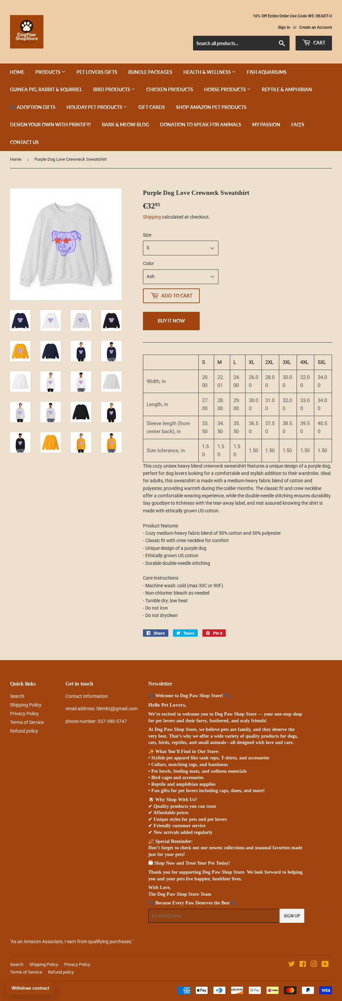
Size (147, 235)
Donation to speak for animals (200, 124)
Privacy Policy (24, 713)
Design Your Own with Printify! (50, 124)
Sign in (284, 27)
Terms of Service (27, 722)
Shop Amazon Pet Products (211, 107)
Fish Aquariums (267, 72)
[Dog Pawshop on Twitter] (291, 965)
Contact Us (24, 142)
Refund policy (24, 731)
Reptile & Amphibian (287, 89)
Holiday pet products (94, 107)
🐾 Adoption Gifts (32, 107)
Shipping (152, 217)
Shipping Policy (25, 705)
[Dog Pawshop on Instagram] (314, 965)
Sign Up (292, 915)
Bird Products (112, 89)
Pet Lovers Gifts (96, 72)
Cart (318, 42)
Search (17, 696)
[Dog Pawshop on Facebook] (302, 965)
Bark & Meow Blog (125, 124)
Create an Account (315, 27)
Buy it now (171, 321)
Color (148, 263)
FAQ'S (297, 124)
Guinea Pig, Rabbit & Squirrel (46, 89)
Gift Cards (151, 107)
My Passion (266, 124)
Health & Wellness (207, 72)
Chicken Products (169, 89)
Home (17, 72)
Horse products (225, 89)
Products (48, 72)
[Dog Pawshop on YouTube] (325, 965)
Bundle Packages (150, 72)
